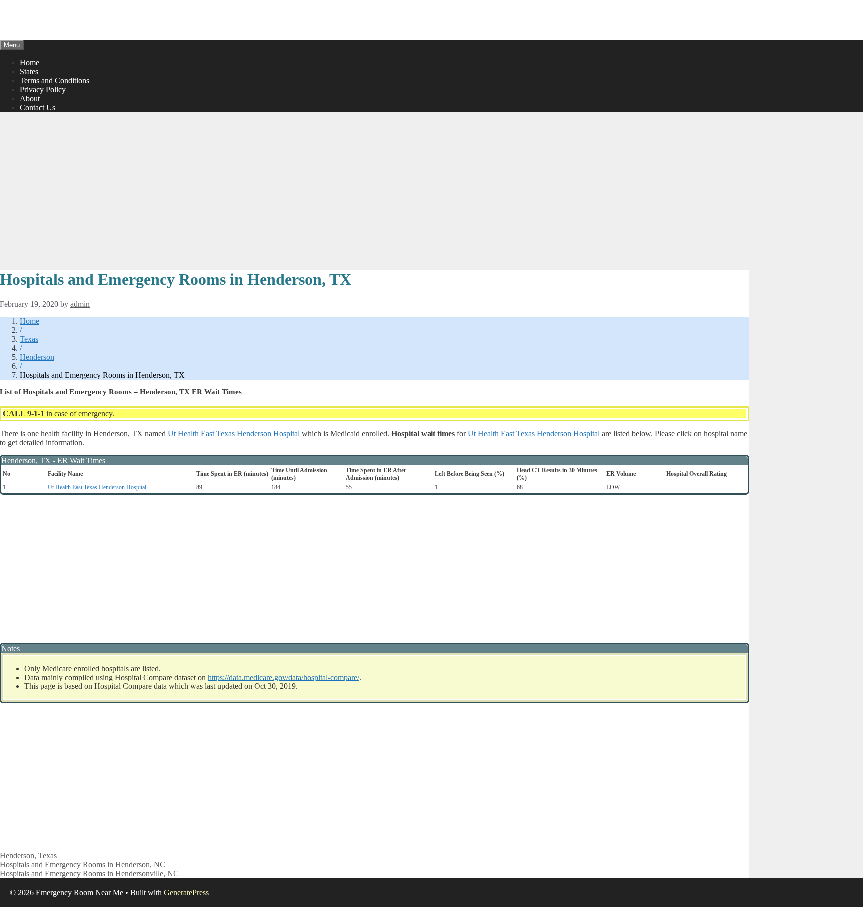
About (30, 98)
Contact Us (37, 107)
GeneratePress (186, 892)
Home (29, 62)
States (29, 71)
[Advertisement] (374, 190)
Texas (29, 339)
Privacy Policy (43, 89)
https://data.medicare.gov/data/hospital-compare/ (283, 677)
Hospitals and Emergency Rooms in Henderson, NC (82, 864)
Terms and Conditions (54, 80)
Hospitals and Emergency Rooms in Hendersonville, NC (89, 873)
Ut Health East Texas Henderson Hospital (234, 433)
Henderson (37, 357)
